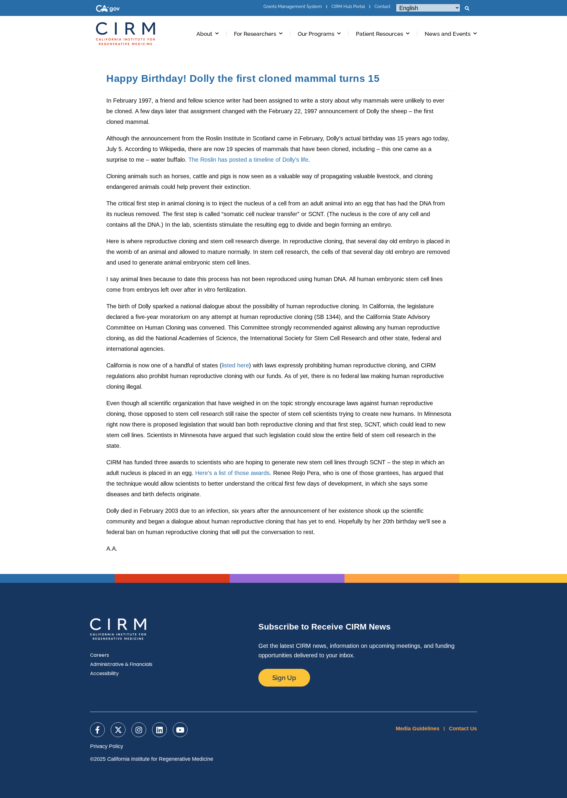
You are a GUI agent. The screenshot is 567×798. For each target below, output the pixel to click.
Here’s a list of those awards (232, 473)
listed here (235, 365)
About (204, 33)
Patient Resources (379, 33)
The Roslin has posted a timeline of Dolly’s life (248, 159)
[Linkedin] (159, 729)
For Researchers (255, 33)
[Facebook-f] (97, 729)
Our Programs (316, 33)
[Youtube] (180, 729)
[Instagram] (138, 729)
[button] (467, 8)
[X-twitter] (118, 729)
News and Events (447, 33)
